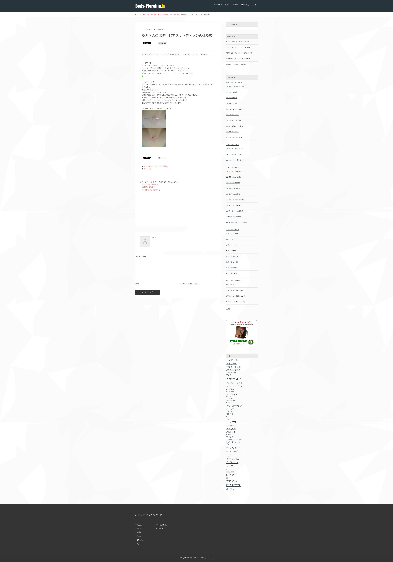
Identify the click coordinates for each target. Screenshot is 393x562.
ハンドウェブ (230, 434)
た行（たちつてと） (232, 250)
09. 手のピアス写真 (232, 132)
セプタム (229, 402)
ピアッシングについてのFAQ (235, 301)
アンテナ (229, 375)
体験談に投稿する (148, 187)
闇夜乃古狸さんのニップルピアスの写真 (239, 53)
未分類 (228, 309)
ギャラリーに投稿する (150, 184)
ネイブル (231, 428)
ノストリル (230, 432)
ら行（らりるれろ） (232, 273)
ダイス (228, 416)
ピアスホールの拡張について (235, 296)
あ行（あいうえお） (232, 233)
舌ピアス (231, 480)
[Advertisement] (178, 208)
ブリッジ (229, 444)
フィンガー (230, 437)
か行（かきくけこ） (232, 239)
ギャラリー (218, 5)
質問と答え (245, 5)
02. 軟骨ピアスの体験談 (234, 177)
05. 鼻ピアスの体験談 (233, 194)
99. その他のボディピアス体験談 (156, 166)
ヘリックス (233, 447)
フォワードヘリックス (233, 442)
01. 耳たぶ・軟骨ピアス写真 (235, 86)
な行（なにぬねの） (232, 256)
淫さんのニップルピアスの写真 (236, 64)
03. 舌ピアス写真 (231, 98)
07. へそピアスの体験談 (234, 205)
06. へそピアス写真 (232, 115)
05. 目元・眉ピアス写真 (234, 109)
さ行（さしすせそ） (232, 245)
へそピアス (232, 360)
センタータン (234, 405)
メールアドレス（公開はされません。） (190, 284)
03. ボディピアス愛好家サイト (236, 160)
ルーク (229, 469)
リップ (229, 466)
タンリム (230, 414)
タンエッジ (229, 411)
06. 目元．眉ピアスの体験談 (235, 200)
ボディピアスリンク (232, 145)
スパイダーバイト (230, 400)
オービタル (230, 389)
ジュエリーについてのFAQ (234, 290)
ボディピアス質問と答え (234, 281)
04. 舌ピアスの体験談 (233, 188)
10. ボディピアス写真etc (234, 137)
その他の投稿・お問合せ (151, 190)
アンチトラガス (231, 372)
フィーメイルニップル (234, 439)
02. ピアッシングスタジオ (234, 154)
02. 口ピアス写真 (231, 92)
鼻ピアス (230, 489)
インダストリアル (234, 383)
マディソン (148, 169)
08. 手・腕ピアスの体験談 (234, 211)
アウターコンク (233, 367)
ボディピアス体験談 (232, 167)
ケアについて (230, 284)
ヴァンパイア (230, 472)
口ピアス (231, 474)
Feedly (161, 528)
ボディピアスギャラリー (234, 82)
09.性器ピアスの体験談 (233, 217)
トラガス (231, 422)
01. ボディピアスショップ (234, 149)
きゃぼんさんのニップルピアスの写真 (238, 47)
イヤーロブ (233, 378)
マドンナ (229, 456)
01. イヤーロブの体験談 (234, 171)
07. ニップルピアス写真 (234, 120)
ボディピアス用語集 (232, 230)
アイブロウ (231, 363)
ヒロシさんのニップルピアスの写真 (237, 41)
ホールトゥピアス (234, 451)
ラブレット (232, 462)
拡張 (227, 477)
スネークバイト (230, 398)
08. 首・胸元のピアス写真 (234, 126)
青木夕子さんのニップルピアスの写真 (238, 58)
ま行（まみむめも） (232, 268)
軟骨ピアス (233, 485)
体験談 (227, 5)
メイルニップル (232, 459)
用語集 (235, 5)
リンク (254, 5)
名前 (136, 284)
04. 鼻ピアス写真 (231, 103)
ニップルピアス (232, 425)
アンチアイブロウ (233, 370)
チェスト (229, 419)
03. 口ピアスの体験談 (233, 183)
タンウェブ (230, 409)
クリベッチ (230, 391)
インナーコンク (234, 386)
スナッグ (228, 396)
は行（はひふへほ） (232, 262)
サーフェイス (231, 394)
